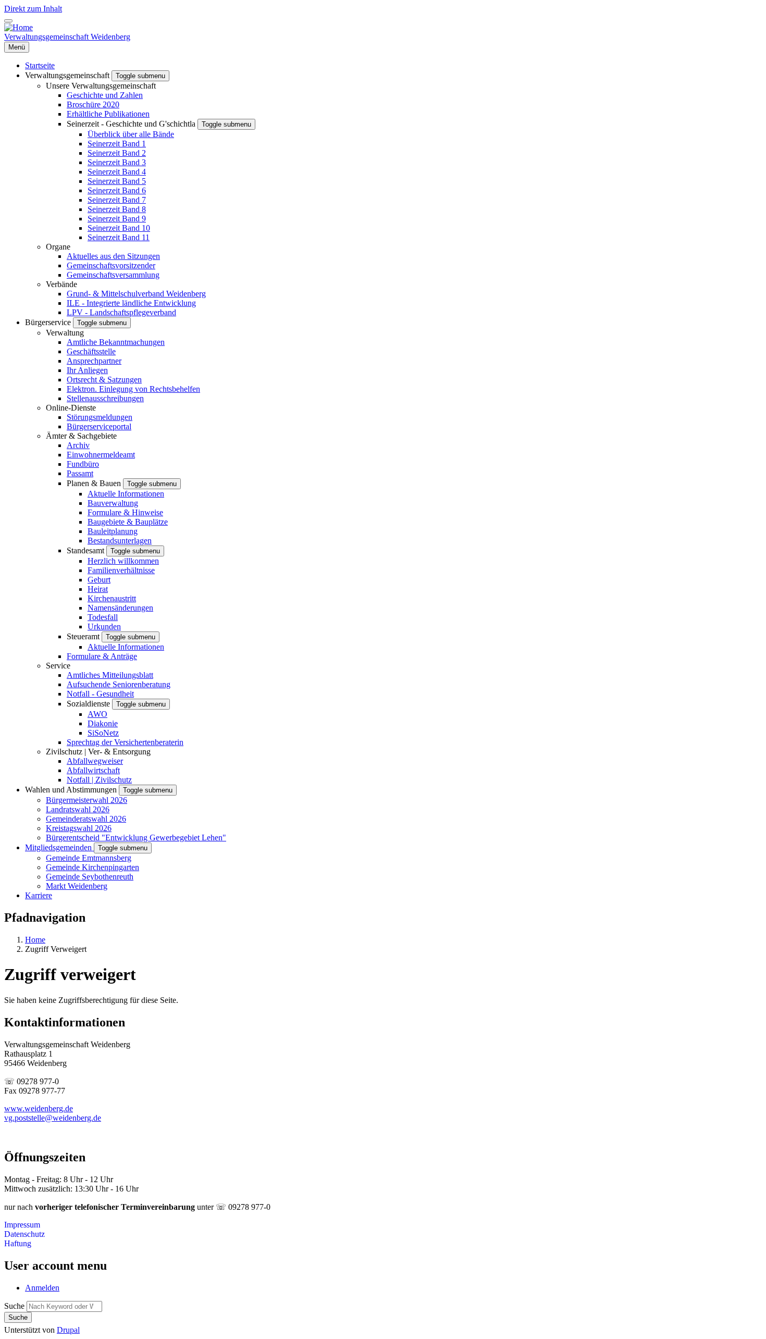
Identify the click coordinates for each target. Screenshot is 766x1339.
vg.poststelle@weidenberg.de (52, 1117)
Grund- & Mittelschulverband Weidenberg (136, 293)
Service (58, 665)
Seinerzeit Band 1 (117, 143)
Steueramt (84, 636)
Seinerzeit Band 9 (117, 218)
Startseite (40, 65)
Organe (58, 246)
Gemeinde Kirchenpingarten (92, 867)
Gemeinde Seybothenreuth (89, 876)
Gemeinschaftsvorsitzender (111, 265)
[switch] (8, 20)
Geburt (99, 579)
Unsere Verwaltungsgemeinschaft (101, 85)
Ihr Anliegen (87, 370)
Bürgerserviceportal (99, 426)
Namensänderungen (120, 607)
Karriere (38, 895)
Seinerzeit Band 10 (119, 228)
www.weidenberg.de (38, 1108)
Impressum (22, 1224)
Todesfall (103, 617)
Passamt (80, 473)
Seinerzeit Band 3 (117, 162)
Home (35, 939)
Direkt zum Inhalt (33, 8)
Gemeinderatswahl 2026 (86, 818)
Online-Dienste (71, 407)
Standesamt (86, 550)
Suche (14, 1305)
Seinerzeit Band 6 (117, 190)
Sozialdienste (89, 703)
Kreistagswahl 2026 (79, 828)
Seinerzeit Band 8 (117, 209)
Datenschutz (24, 1234)
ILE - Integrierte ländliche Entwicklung (131, 303)
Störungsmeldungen (99, 417)
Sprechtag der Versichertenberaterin (125, 742)
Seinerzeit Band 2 (117, 152)
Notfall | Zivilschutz (99, 779)
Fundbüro (83, 464)
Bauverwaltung (113, 503)
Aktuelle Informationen (126, 493)
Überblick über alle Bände (131, 134)
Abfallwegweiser (95, 761)
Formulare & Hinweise (125, 512)
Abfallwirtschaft (93, 770)
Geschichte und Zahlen (105, 95)
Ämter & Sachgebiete (81, 435)
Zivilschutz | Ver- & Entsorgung (98, 751)
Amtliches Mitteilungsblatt (110, 675)
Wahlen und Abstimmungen (72, 789)
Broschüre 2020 (93, 104)
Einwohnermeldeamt (101, 454)
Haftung (17, 1243)
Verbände (61, 284)
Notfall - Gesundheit (100, 693)
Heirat (98, 589)
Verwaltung (65, 332)
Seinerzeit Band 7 (117, 199)
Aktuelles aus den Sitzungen (113, 256)
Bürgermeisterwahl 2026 (86, 800)
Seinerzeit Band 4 (117, 171)
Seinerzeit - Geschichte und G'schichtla (132, 123)
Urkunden (104, 626)
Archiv (78, 445)
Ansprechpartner (94, 360)
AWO (97, 714)
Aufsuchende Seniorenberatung (118, 684)
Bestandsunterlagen (120, 540)
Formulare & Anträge (102, 656)
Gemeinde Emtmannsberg (88, 857)
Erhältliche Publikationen (108, 113)
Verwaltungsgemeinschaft (68, 75)
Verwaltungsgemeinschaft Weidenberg (67, 36)
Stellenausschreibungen (105, 398)
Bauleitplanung (113, 531)
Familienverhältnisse (121, 570)
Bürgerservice (49, 322)
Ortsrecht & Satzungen (104, 379)
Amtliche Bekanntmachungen (116, 342)
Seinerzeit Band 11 (119, 237)
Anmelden (42, 1287)
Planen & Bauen (95, 483)
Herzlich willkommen (123, 560)
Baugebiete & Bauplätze (128, 521)
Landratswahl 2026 (77, 809)
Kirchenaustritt (112, 598)
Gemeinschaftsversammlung (113, 274)
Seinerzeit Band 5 (117, 181)
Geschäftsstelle (91, 351)
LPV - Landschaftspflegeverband (121, 312)
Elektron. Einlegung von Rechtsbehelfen (133, 389)
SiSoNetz (103, 732)
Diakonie (103, 723)
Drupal (68, 1329)
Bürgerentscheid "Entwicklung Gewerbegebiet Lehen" (136, 837)
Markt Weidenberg (76, 886)
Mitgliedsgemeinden (59, 847)
